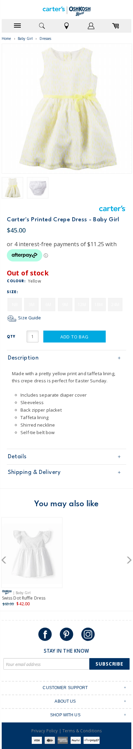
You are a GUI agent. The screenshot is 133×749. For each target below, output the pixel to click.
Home (6, 38)
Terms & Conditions (82, 731)
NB (15, 304)
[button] (6, 560)
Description (23, 358)
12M (82, 304)
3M (31, 304)
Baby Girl (25, 38)
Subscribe (109, 663)
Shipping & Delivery (34, 472)
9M (65, 304)
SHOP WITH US (65, 715)
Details (17, 457)
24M (115, 304)
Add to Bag (74, 337)
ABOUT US (65, 701)
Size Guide (29, 318)
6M (48, 304)
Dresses (45, 38)
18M (98, 304)
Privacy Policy (44, 731)
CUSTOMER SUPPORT (65, 687)
